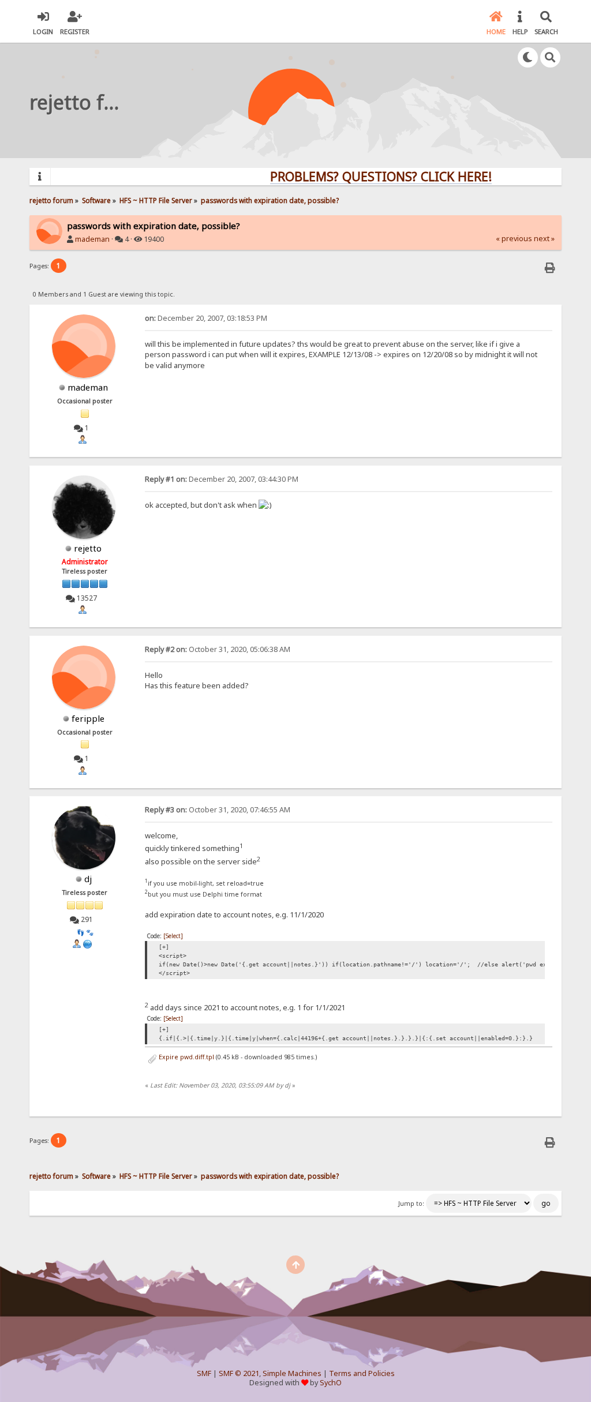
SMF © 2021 (239, 1373)
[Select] (173, 936)
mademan (92, 239)
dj (88, 878)
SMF (204, 1373)
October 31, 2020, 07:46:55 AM (217, 810)
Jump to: (411, 1203)
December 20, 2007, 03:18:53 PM (206, 318)
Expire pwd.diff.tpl (185, 1057)
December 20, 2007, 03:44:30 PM (221, 479)
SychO (331, 1383)
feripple (88, 718)
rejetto (88, 548)
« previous (514, 238)
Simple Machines (292, 1373)
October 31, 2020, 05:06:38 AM (217, 649)
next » (544, 238)
